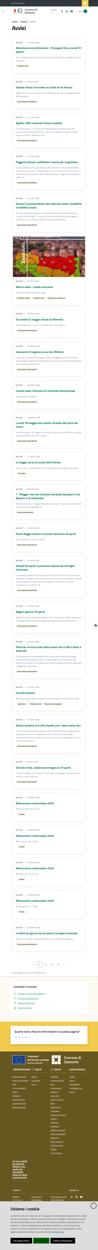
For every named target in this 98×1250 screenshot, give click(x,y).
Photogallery (74, 1084)
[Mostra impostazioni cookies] (95, 625)
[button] (85, 11)
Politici (15, 1091)
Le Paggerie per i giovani (75, 1090)
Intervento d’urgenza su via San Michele (40, 352)
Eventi (72, 1080)
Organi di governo (19, 1076)
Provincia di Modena (17, 3)
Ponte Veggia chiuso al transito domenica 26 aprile (46, 534)
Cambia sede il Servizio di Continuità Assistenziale (45, 391)
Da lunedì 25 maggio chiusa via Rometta (39, 319)
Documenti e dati (19, 1103)
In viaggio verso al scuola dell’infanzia (38, 462)
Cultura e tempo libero (56, 1101)
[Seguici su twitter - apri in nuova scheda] (65, 11)
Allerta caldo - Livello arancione (34, 287)
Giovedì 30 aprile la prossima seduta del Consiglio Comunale (45, 568)
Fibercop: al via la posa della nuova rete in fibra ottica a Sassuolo (48, 649)
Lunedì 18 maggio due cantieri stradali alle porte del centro (47, 425)
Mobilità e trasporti (57, 1130)
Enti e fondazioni (19, 1088)
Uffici (14, 1084)
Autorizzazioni (55, 1088)
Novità (24, 21)
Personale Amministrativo (18, 1097)
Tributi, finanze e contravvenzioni (56, 1143)
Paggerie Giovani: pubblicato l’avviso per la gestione (47, 162)
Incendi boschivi (25, 693)
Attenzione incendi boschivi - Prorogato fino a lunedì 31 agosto (49, 50)
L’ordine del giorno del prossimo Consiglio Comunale (47, 933)
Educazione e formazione (55, 1109)
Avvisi (33, 1084)
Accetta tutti (41, 1240)
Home (14, 21)
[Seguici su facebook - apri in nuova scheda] (61, 11)
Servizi (57, 1069)
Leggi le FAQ (36, 1196)
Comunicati (35, 1080)
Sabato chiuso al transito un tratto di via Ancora (44, 87)
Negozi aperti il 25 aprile (30, 612)
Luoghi (72, 1076)
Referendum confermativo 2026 (35, 803)
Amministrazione (21, 1069)
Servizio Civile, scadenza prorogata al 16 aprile (43, 768)
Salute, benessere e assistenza (58, 1136)
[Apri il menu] (3, 11)
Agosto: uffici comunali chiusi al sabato (39, 123)
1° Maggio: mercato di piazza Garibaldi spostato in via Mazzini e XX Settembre (48, 496)
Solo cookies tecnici (21, 1240)
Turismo (53, 1149)
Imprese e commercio (54, 1124)
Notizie (34, 1076)
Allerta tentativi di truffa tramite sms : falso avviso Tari (48, 725)
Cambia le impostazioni (62, 1240)
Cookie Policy (58, 1232)
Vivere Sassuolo (77, 1069)
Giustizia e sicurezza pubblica (58, 1116)
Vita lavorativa (56, 1153)
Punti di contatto (19, 1107)
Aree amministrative (20, 1080)
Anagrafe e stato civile (57, 1082)
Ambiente (54, 1076)
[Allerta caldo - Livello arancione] (49, 257)
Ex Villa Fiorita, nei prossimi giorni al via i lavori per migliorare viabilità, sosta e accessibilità (20, 1169)
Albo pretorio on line (58, 1196)
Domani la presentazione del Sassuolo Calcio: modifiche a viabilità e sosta (49, 205)
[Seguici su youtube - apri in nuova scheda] (70, 11)
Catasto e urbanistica (54, 1093)
